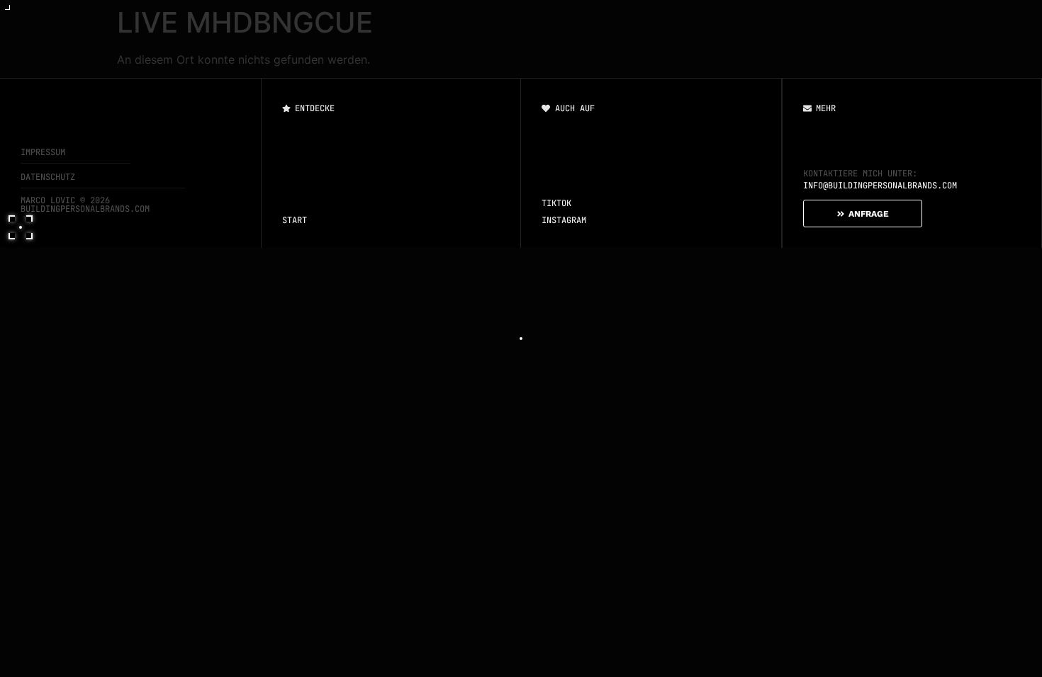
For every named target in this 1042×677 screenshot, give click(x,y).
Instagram (564, 220)
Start (294, 220)
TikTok (556, 203)
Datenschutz (48, 177)
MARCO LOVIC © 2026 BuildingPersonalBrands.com (85, 205)
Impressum (43, 152)
